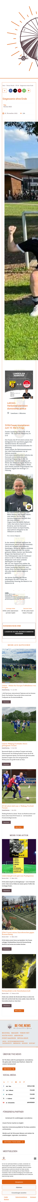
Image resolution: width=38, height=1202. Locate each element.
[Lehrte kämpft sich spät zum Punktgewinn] (19, 856)
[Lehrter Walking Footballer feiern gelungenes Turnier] (19, 724)
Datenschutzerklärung (21, 1197)
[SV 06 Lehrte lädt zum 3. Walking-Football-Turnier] (19, 786)
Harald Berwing (5, 690)
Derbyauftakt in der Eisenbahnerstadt (16, 991)
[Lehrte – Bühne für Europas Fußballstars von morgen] (19, 666)
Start (4, 85)
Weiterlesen (6, 702)
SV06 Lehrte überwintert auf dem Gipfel (10, 612)
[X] (15, 91)
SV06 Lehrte (15, 595)
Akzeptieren (19, 1182)
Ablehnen (19, 1187)
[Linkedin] (3, 1082)
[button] (35, 1159)
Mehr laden (18, 827)
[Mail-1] (20, 1082)
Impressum (33, 1197)
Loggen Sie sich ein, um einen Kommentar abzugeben (19, 632)
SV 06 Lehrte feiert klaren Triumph (28, 612)
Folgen (32, 1090)
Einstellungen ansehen (19, 1193)
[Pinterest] (20, 91)
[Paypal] (24, 1082)
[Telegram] (16, 1082)
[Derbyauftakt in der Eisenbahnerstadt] (19, 971)
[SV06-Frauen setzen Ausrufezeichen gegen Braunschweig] (19, 913)
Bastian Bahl (5, 878)
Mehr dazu (22, 599)
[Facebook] (11, 91)
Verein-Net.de (10, 85)
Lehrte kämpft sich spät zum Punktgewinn (18, 876)
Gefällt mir (31, 1086)
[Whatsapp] (11, 1082)
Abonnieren (31, 1102)
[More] (29, 91)
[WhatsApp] (24, 91)
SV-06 (3, 682)
